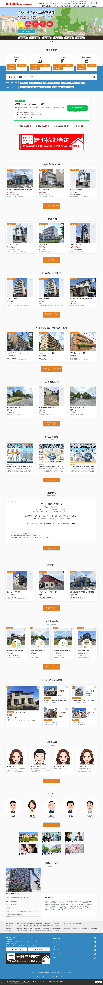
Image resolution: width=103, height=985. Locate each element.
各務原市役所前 (24, 931)
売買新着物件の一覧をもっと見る (51, 608)
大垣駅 (60, 87)
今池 (30, 931)
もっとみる (51, 781)
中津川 (51, 931)
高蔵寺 (44, 931)
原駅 (22, 87)
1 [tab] (50, 41)
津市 (44, 82)
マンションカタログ (38, 972)
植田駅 (26, 87)
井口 (27, 926)
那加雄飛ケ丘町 (21, 926)
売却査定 (94, 6)
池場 (60, 926)
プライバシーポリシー (57, 972)
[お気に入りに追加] (30, 171)
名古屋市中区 (24, 82)
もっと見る (51, 480)
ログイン (91, 3)
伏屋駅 (64, 87)
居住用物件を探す (47, 6)
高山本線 (30, 928)
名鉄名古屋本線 (45, 928)
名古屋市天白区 (33, 82)
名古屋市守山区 (65, 82)
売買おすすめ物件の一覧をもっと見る (51, 666)
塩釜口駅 (32, 87)
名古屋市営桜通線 (92, 928)
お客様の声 (56, 950)
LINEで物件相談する (77, 108)
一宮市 (40, 82)
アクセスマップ (57, 953)
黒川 (48, 931)
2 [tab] (52, 41)
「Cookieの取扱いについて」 (16, 983)
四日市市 (72, 923)
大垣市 (58, 82)
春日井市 (77, 82)
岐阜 (18, 931)
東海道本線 (20, 928)
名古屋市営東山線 (62, 928)
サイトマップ (67, 972)
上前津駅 (54, 87)
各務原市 (23, 923)
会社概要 (76, 6)
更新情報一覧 (51, 548)
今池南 (31, 926)
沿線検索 (21, 65)
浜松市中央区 (39, 923)
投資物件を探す (58, 6)
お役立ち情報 (85, 6)
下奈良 (53, 926)
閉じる (98, 982)
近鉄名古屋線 (37, 928)
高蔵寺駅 (37, 87)
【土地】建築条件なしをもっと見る (51, 423)
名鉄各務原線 (53, 928)
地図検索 (11, 68)
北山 (57, 926)
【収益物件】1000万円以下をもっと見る (51, 314)
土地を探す (68, 6)
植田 (36, 931)
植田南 (64, 926)
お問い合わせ (17, 949)
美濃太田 (56, 931)
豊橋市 (72, 82)
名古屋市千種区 (51, 82)
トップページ (56, 942)
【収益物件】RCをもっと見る (51, 260)
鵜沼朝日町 (43, 926)
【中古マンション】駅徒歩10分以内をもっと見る (51, 369)
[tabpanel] (51, 24)
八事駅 (49, 87)
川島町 (49, 926)
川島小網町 (37, 926)
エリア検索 (11, 65)
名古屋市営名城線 (72, 928)
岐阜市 (83, 82)
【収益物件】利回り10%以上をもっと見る (51, 205)
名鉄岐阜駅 (70, 87)
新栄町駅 (43, 87)
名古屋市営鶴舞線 (83, 928)
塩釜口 (39, 931)
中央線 (25, 928)
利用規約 (47, 972)
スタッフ (55, 946)
